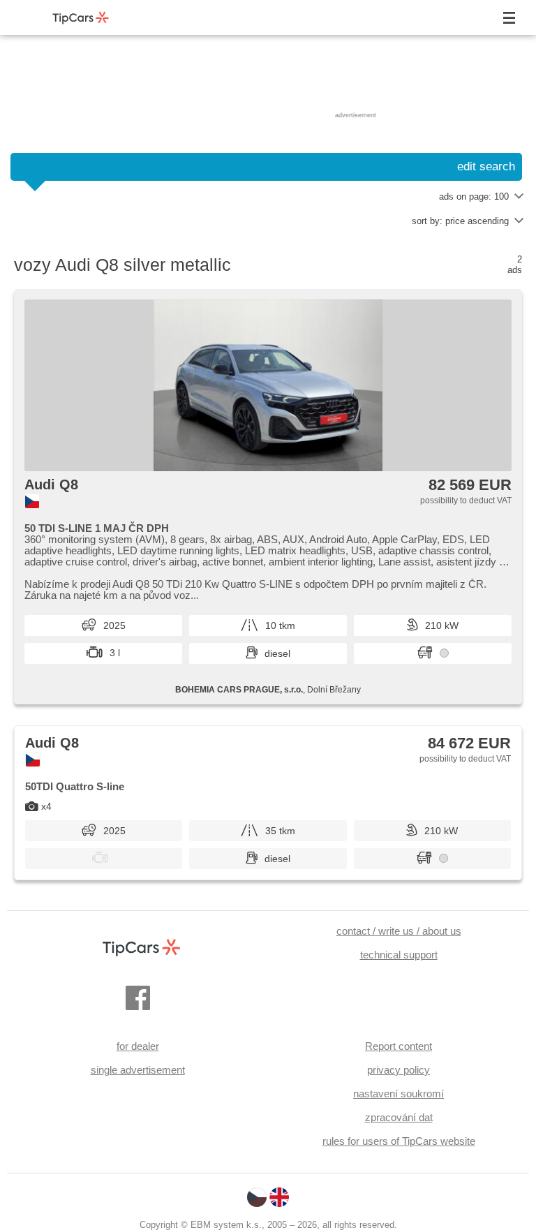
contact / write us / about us (398, 931)
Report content (398, 1046)
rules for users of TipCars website (398, 1141)
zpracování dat (399, 1117)
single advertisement (138, 1070)
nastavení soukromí (398, 1093)
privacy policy (398, 1070)
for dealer (138, 1046)
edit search (486, 166)
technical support (399, 955)
